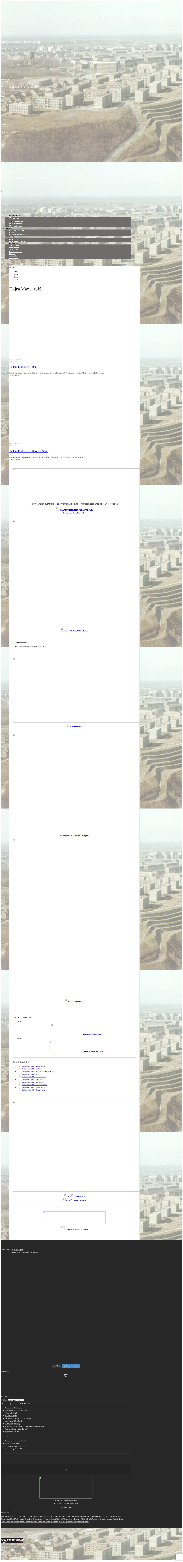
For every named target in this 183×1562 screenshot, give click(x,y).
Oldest (16, 274)
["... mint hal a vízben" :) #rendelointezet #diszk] (17, 1260)
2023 (44, 1516)
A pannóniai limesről (12, 1432)
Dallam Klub (75, 1516)
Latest (16, 272)
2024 (48, 1516)
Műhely (12, 254)
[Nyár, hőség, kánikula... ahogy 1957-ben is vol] (49, 1324)
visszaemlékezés (34, 1522)
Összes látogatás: (11, 1449)
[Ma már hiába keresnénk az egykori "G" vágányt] (82, 1351)
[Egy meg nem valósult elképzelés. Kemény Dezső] (17, 1350)
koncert (37, 1519)
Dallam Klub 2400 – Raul (23, 367)
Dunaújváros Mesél (8, 1519)
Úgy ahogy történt (71, 1522)
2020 (32, 1516)
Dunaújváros (5, 34)
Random (16, 277)
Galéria (12, 232)
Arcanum (62, 1516)
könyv (42, 1519)
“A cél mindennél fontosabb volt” (19, 87)
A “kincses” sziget (11, 1416)
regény (104, 1519)
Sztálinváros (5, 1522)
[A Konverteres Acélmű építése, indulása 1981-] (115, 1264)
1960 (23, 1516)
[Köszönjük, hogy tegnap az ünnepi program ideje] (49, 1264)
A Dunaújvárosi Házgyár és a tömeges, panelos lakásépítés (25, 1426)
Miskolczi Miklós (62, 1519)
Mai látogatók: (10, 1443)
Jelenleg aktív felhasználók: (15, 1441)
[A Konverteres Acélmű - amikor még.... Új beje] (17, 1282)
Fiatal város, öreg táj (12, 1424)
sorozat (109, 1519)
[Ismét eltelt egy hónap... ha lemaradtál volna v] (49, 1350)
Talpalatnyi (14, 245)
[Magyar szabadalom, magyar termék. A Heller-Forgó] (49, 1307)
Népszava (76, 1519)
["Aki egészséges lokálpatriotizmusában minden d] (82, 1267)
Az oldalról (13, 250)
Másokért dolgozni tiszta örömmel (20, 41)
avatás (68, 1516)
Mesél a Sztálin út (11, 1413)
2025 (52, 1516)
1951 (3, 1516)
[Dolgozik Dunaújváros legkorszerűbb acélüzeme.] (49, 1283)
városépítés (54, 1522)
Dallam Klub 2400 (16, 230)
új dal (80, 1522)
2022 (40, 1516)
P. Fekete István (86, 1519)
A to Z (16, 279)
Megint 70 (13, 239)
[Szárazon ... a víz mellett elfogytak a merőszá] (17, 1325)
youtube (62, 1522)
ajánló (57, 1516)
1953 (11, 1516)
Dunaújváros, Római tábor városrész (18, 1418)
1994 (27, 1516)
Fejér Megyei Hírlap (22, 1519)
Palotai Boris (96, 1519)
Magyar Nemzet (50, 1519)
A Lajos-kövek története (13, 1408)
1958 (19, 1516)
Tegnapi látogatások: (12, 1446)
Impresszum (14, 258)
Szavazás (13, 256)
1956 (15, 1516)
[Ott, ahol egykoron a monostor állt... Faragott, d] (82, 1308)
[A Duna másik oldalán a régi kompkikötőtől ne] (17, 1303)
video (26, 1522)
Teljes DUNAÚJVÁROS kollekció (76, 631)
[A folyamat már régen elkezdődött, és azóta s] (115, 1327)
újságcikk (85, 1522)
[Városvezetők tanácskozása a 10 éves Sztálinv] (115, 1306)
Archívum (4, 1400)
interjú (31, 1519)
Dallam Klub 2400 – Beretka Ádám (28, 451)
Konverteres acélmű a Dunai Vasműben (23, 177)
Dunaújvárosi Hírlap (115, 1516)
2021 (36, 1516)
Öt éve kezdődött (10, 132)
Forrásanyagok (15, 252)
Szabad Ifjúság (118, 1519)
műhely (70, 1519)
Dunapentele (93, 1516)
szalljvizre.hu (66, 1507)
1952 (7, 1516)
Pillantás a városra (17, 241)
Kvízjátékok (14, 247)
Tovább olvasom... (15, 375)
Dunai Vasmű (84, 1516)
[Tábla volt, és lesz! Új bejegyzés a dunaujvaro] (115, 1346)
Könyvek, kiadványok (18, 234)
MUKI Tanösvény (75, 726)
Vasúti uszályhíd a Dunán (14, 1421)
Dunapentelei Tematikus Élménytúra (75, 836)
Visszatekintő (45, 1522)
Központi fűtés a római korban (92, 1051)
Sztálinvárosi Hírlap (17, 1522)
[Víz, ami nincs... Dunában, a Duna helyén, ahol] (82, 1329)
